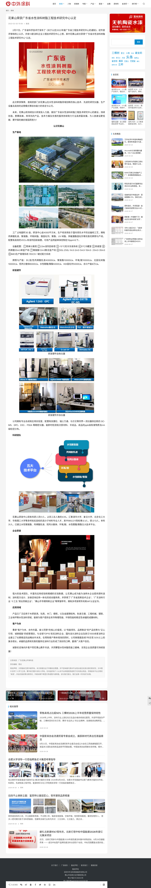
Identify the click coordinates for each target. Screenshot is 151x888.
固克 (113, 58)
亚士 (123, 53)
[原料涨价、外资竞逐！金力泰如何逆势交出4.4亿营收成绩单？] (117, 208)
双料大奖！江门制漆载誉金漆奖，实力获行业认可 (135, 123)
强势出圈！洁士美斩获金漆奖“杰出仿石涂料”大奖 (118, 123)
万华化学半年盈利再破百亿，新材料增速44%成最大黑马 (133, 142)
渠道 (100, 4)
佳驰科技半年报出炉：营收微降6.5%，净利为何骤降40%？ (133, 197)
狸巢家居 (94, 865)
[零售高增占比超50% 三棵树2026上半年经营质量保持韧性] (22, 720)
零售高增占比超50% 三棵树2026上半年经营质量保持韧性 (70, 713)
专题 (84, 4)
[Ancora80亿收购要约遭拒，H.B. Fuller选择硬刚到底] (117, 153)
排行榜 (134, 4)
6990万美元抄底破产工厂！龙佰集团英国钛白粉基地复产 (133, 175)
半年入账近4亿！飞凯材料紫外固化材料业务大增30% (133, 230)
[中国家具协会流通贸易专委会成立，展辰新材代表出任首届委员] (22, 743)
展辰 (121, 61)
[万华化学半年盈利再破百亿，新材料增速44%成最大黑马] (117, 142)
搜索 (138, 42)
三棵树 (116, 52)
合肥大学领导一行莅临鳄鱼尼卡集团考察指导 (31, 759)
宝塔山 (136, 58)
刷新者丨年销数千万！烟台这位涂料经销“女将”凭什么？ (133, 219)
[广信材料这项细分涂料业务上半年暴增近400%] (117, 241)
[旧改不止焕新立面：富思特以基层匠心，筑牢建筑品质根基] (56, 806)
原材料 (116, 4)
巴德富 (132, 61)
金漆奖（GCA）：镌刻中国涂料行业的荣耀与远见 (135, 107)
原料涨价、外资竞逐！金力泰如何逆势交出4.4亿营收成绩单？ (133, 208)
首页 (54, 4)
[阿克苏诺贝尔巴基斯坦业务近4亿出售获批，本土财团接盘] (117, 186)
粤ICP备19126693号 (75, 878)
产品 (92, 4)
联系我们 (84, 865)
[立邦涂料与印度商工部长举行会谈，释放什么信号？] (117, 164)
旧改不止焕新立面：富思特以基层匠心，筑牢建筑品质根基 (39, 795)
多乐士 (118, 58)
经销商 (76, 4)
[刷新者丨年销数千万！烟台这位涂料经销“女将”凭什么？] (117, 219)
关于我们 (54, 865)
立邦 (120, 64)
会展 (108, 4)
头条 (129, 57)
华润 (132, 53)
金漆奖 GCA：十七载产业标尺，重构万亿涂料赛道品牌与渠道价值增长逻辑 (135, 90)
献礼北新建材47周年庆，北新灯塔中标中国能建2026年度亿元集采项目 (71, 833)
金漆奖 (124, 4)
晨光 (138, 61)
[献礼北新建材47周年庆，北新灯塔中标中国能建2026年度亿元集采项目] (22, 839)
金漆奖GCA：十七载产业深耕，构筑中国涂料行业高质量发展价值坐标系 (118, 107)
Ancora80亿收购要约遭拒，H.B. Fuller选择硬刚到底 (133, 153)
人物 (69, 4)
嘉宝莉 (138, 53)
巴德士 (126, 61)
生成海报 (14, 885)
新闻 (61, 4)
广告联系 (64, 865)
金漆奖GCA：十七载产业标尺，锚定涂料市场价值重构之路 (118, 90)
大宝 (123, 58)
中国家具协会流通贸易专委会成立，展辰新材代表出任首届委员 (71, 738)
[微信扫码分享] (21, 885)
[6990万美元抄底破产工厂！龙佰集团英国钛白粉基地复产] (117, 175)
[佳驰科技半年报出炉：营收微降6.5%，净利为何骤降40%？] (117, 197)
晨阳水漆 (114, 65)
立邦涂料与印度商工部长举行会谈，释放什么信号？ (133, 164)
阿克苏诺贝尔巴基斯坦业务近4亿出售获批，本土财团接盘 (133, 186)
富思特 (114, 61)
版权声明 (74, 865)
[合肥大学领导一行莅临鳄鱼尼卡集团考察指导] (56, 769)
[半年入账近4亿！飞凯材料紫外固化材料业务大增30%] (117, 230)
